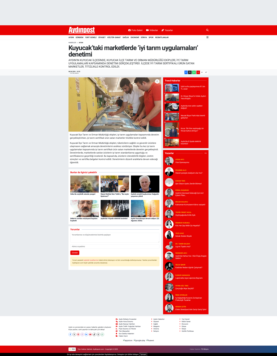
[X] (74, 334)
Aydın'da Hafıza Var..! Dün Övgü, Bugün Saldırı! (190, 257)
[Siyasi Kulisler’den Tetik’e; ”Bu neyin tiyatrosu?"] (115, 184)
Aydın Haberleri (158, 319)
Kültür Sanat (186, 321)
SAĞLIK (126, 37)
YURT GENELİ (91, 37)
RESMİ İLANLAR (162, 37)
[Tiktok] (94, 334)
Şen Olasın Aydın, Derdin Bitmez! (188, 184)
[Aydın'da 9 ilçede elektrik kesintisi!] (115, 208)
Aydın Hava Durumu (126, 321)
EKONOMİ (135, 37)
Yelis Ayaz (179, 233)
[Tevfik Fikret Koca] (169, 213)
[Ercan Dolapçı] (169, 203)
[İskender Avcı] (169, 255)
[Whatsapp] (102, 334)
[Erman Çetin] (169, 308)
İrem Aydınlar (181, 295)
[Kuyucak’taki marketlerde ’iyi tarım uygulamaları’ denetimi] (114, 104)
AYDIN (71, 37)
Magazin (156, 326)
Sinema (156, 329)
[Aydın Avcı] (169, 161)
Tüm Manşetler (124, 331)
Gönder (75, 253)
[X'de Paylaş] (190, 72)
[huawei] (150, 340)
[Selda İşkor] (169, 266)
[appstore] (128, 340)
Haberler (72, 42)
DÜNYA (144, 37)
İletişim (156, 331)
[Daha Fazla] (198, 72)
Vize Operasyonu (182, 162)
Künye (184, 329)
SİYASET (102, 37)
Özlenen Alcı (180, 170)
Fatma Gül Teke (181, 286)
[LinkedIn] (86, 334)
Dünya (184, 326)
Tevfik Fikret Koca (183, 212)
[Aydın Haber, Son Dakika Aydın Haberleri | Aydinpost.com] (81, 30)
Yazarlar (169, 30)
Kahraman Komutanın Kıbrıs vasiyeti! (190, 205)
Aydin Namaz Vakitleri (127, 324)
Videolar (154, 30)
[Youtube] (90, 334)
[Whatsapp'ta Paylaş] (194, 72)
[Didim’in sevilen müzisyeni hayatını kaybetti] (84, 208)
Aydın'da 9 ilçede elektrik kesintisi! (114, 218)
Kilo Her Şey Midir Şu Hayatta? (187, 225)
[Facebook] (70, 334)
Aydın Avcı (179, 159)
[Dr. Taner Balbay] (169, 245)
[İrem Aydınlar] (169, 297)
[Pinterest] (78, 334)
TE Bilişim (205, 349)
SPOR (151, 37)
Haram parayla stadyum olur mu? (188, 173)
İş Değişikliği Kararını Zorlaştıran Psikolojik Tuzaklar (188, 299)
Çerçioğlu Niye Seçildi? (184, 288)
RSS (73, 349)
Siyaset (156, 321)
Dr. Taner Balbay (182, 244)
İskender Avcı (181, 253)
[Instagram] (82, 334)
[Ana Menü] (207, 37)
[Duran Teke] (169, 182)
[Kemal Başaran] (169, 193)
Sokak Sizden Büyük (183, 236)
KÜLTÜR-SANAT (114, 37)
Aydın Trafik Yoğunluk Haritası (130, 326)
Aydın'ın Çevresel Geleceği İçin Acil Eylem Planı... (189, 194)
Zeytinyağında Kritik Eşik (185, 215)
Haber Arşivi (123, 336)
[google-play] (139, 340)
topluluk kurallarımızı (91, 260)
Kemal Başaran (182, 190)
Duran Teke (180, 181)
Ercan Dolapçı (181, 202)
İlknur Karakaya (182, 275)
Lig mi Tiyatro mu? (182, 246)
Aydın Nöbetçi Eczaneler (127, 319)
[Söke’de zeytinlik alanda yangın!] (84, 184)
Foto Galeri (137, 30)
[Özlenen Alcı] (169, 171)
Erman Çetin (180, 307)
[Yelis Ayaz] (169, 234)
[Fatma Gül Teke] (169, 287)
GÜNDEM (79, 37)
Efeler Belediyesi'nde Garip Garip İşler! (190, 309)
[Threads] (98, 334)
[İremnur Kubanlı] (169, 224)
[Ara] (207, 30)
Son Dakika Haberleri (126, 334)
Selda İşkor (180, 265)
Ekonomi (185, 324)
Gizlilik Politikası (188, 331)
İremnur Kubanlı (182, 223)
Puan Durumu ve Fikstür (127, 329)
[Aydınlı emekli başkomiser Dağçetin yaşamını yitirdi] (145, 184)
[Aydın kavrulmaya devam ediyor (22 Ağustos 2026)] (145, 208)
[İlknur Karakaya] (169, 276)
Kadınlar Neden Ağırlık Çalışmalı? (188, 267)
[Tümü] (206, 153)
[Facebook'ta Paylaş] (186, 72)
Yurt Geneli (186, 319)
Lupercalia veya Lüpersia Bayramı (189, 278)
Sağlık (155, 324)
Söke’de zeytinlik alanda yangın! (82, 194)
